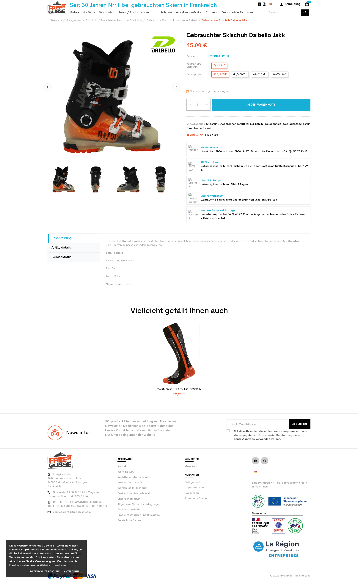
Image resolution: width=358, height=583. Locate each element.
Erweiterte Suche (196, 498)
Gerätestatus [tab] (61, 257)
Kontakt (122, 466)
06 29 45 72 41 (237, 214)
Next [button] (176, 86)
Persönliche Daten (129, 520)
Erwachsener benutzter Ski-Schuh (241, 124)
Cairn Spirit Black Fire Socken (179, 389)
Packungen (192, 493)
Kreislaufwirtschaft (129, 482)
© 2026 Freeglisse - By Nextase (290, 575)
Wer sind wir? (125, 472)
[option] (64, 179)
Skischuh (212, 124)
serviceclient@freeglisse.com (72, 512)
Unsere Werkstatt (128, 499)
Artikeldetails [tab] (61, 248)
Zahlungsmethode (129, 509)
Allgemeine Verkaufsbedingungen (138, 504)
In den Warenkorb (261, 104)
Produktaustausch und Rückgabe (138, 515)
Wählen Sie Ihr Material (132, 488)
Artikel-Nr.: (195, 135)
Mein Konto (192, 466)
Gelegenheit (273, 124)
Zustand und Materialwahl (134, 493)
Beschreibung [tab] (61, 238)
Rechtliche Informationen (133, 477)
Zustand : (192, 56)
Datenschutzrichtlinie (44, 572)
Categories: (195, 124)
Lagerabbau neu (195, 487)
